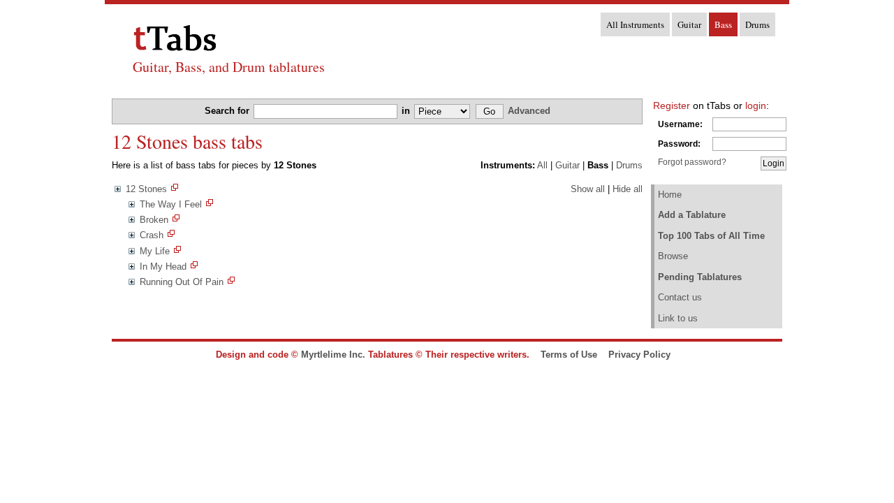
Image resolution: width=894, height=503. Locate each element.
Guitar (689, 24)
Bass (723, 24)
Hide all (628, 189)
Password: (679, 144)
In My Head (163, 266)
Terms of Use (569, 354)
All (542, 165)
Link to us (678, 318)
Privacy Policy (639, 354)
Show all (588, 189)
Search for (228, 110)
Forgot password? (692, 162)
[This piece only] (209, 204)
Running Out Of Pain (182, 282)
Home (670, 194)
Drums (757, 24)
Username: (680, 124)
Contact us (680, 297)
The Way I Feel (171, 204)
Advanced (529, 110)
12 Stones (146, 189)
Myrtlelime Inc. (333, 354)
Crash (151, 235)
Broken (154, 219)
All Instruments (635, 24)
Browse (673, 256)
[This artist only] (174, 189)
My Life (155, 251)
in (407, 110)
